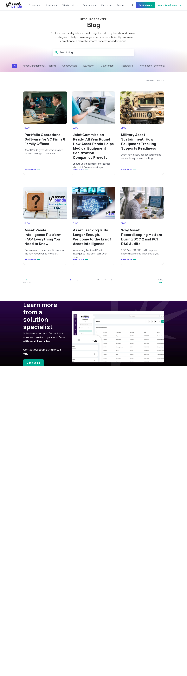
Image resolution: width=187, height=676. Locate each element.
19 (111, 279)
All (15, 65)
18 (105, 279)
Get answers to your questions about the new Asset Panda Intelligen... (45, 251)
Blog (93, 24)
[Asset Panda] (14, 5)
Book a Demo (146, 5)
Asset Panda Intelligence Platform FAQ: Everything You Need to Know (43, 237)
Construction (69, 65)
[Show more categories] (173, 65)
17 (98, 279)
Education (88, 65)
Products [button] (33, 5)
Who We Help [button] (68, 5)
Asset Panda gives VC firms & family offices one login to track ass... (44, 151)
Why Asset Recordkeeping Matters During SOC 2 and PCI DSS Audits (141, 237)
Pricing (120, 5)
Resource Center (93, 19)
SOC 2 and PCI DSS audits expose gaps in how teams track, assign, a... (140, 251)
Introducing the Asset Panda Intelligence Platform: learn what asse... (90, 253)
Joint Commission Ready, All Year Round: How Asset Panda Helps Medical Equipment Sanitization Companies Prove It (93, 146)
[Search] (56, 52)
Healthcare (127, 65)
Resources (88, 5)
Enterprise (106, 5)
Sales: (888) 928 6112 (169, 5)
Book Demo (33, 362)
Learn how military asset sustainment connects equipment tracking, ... (141, 156)
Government (107, 65)
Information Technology (152, 65)
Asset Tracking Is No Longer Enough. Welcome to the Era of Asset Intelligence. (92, 237)
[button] (132, 5)
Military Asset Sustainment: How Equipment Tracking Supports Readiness (138, 141)
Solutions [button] (50, 5)
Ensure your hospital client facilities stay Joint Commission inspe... (91, 165)
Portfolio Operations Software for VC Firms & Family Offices (45, 139)
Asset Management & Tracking (39, 65)
